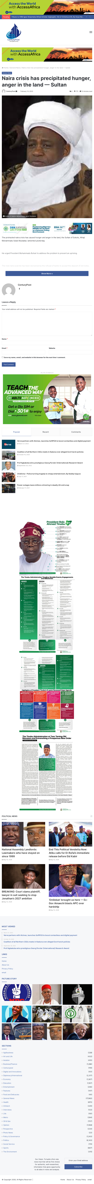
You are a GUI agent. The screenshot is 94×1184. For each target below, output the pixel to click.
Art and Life (7, 1056)
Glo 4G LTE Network (47, 373)
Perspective (8, 1129)
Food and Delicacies (11, 1095)
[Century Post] (13, 32)
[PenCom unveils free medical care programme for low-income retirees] (77, 994)
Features (6, 1091)
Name (5, 339)
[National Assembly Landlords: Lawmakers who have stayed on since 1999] (23, 834)
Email (4, 348)
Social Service (9, 1144)
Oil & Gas (6, 1121)
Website (52, 348)
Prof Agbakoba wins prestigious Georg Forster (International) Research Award (50, 463)
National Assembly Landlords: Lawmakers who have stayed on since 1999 (21, 853)
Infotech (6, 1106)
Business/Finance (10, 1064)
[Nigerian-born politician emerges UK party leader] (16, 1014)
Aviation (6, 1060)
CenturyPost (10, 91)
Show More (46, 273)
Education (7, 1083)
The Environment (10, 1152)
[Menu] (90, 32)
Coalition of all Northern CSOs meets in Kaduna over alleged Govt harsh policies (50, 452)
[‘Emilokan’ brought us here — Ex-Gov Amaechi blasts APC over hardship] (70, 880)
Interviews (7, 1110)
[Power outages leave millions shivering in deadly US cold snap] (8, 488)
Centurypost (8, 1068)
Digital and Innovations (12, 1072)
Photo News (8, 1133)
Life (4, 1114)
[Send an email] (16, 91)
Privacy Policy (7, 969)
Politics (6, 1140)
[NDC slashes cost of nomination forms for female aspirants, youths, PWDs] (16, 992)
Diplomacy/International (12, 1075)
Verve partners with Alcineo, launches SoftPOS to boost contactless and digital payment (54, 441)
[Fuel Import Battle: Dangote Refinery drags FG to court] (16, 1031)
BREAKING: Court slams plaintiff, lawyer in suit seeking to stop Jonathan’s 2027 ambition (21, 895)
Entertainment (8, 1087)
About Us (5, 965)
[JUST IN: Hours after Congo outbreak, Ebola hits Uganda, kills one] (47, 1014)
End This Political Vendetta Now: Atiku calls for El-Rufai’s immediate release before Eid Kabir (69, 853)
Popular (16, 432)
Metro (5, 1117)
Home (5, 68)
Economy (7, 1079)
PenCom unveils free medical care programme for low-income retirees (38, 17)
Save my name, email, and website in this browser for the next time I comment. (34, 357)
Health (5, 1102)
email (4, 972)
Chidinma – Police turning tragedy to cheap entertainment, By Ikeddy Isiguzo (49, 474)
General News (15, 68)
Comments (76, 432)
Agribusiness (8, 1053)
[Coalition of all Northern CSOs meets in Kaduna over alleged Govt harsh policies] (8, 455)
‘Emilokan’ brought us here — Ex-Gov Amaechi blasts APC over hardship (68, 903)
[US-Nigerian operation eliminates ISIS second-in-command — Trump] (77, 1031)
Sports (5, 1148)
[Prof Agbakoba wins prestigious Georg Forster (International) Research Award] (8, 466)
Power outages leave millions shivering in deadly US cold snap (43, 485)
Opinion (6, 1125)
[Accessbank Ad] (47, 54)
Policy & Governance (11, 1136)
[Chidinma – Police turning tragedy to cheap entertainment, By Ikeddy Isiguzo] (8, 477)
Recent (46, 432)
